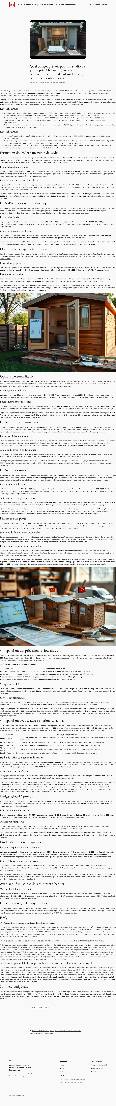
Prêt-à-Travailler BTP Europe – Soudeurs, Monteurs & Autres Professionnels (46, 5)
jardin (40, 1007)
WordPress (21, 1095)
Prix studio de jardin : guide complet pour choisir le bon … (57, 480)
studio (47, 1007)
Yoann (44, 82)
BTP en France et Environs (57, 82)
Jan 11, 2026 (33, 82)
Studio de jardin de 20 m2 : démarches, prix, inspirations (33, 386)
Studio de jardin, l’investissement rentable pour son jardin (67, 213)
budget (33, 1007)
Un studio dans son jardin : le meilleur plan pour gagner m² (82, 432)
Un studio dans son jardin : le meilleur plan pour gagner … (39, 95)
